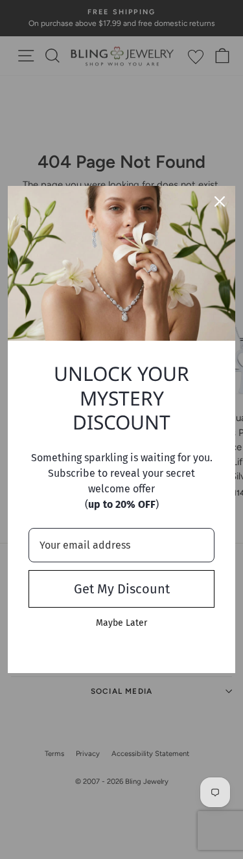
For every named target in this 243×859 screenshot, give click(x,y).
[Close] (219, 201)
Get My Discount (122, 589)
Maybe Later (121, 622)
